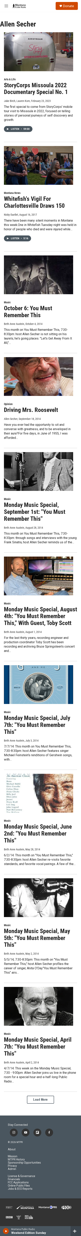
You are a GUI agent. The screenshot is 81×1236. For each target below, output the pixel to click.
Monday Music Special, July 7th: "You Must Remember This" (37, 724)
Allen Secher (10, 418)
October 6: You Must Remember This (28, 312)
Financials (14, 1179)
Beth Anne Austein (14, 323)
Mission (12, 1156)
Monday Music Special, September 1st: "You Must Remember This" (34, 511)
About (12, 1149)
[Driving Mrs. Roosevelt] (38, 376)
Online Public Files (19, 1185)
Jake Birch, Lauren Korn (17, 100)
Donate (68, 6)
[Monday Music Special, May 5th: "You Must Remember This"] (38, 897)
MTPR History (16, 1159)
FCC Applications (18, 1182)
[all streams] (76, 1231)
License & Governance (21, 1176)
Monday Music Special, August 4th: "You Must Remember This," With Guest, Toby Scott (40, 616)
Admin (12, 1169)
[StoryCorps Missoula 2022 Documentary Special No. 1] (38, 51)
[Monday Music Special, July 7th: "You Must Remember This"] (38, 684)
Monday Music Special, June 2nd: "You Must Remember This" (38, 833)
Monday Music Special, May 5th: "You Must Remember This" (37, 938)
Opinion (8, 404)
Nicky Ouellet (11, 214)
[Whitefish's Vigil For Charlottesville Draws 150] (38, 165)
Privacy (12, 1165)
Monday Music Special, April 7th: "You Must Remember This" (38, 1046)
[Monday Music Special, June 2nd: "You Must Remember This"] (38, 793)
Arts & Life (10, 79)
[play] (6, 1231)
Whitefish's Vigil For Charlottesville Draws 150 (34, 202)
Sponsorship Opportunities (24, 1162)
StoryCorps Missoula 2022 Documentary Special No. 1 (36, 89)
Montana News (12, 192)
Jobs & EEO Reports (20, 1188)
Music (7, 302)
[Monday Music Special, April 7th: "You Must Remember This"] (38, 1006)
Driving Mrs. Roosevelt (31, 409)
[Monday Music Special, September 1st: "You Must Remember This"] (38, 471)
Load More (40, 1099)
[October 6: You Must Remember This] (38, 274)
